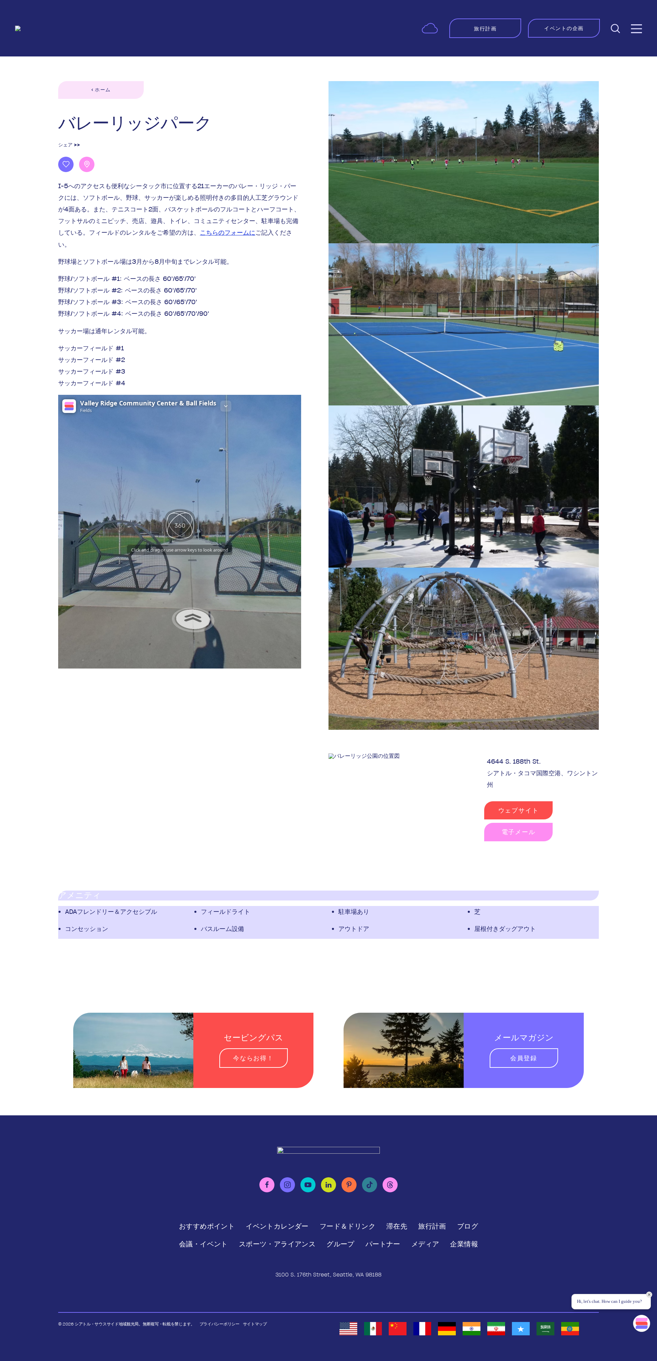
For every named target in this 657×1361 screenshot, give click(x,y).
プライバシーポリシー (219, 1323)
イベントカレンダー (277, 1226)
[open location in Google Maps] (364, 756)
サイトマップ (255, 1323)
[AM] (570, 1328)
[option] (348, 1328)
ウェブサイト (518, 810)
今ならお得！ (253, 1058)
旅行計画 (432, 1226)
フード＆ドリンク (347, 1226)
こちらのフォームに (227, 232)
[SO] (520, 1328)
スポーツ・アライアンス (277, 1244)
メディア (425, 1244)
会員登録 (523, 1058)
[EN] (348, 1328)
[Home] (63, 28)
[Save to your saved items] (66, 164)
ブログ (467, 1226)
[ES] (373, 1328)
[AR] (545, 1328)
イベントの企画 (564, 28)
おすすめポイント (207, 1226)
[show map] (86, 164)
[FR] (422, 1328)
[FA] (496, 1328)
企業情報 (464, 1244)
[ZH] (397, 1328)
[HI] (471, 1328)
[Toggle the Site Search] (615, 28)
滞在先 (396, 1226)
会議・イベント (203, 1244)
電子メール (519, 832)
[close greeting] (649, 1295)
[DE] (447, 1328)
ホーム (103, 90)
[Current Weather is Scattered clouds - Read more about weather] (429, 28)
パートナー (382, 1244)
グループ (340, 1244)
